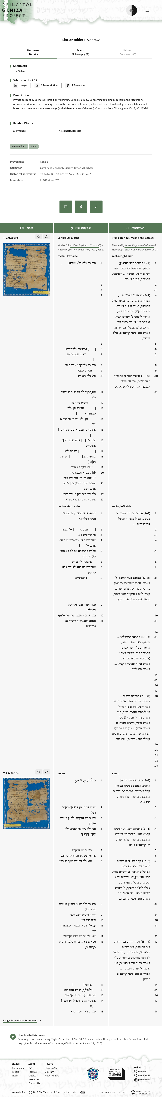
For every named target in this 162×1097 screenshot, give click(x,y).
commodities (19, 146)
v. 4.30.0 (123, 1092)
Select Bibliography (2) (80, 52)
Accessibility (18, 1092)
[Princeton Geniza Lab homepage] (95, 1074)
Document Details (33, 52)
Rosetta (76, 130)
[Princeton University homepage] (140, 1092)
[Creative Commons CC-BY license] (82, 1092)
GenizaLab (142, 1071)
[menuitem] (18, 1068)
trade (33, 146)
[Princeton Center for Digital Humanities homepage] (119, 1074)
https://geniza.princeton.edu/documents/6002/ (44, 1043)
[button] (18, 12)
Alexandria (65, 130)
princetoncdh (144, 1080)
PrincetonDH (144, 1075)
